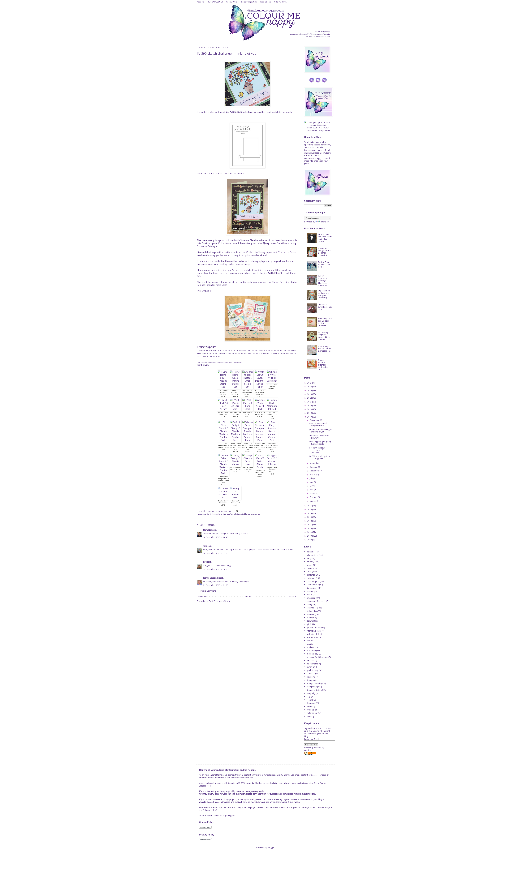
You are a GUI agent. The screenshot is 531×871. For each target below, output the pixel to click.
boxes (309, 565)
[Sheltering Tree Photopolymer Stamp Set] (247, 386)
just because (312, 637)
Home (248, 596)
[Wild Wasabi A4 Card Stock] (235, 409)
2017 (309, 416)
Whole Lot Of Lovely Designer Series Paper (259, 392)
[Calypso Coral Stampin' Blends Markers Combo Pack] (247, 440)
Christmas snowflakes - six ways (319, 436)
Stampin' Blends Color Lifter (247, 469)
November (315, 463)
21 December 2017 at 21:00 (215, 585)
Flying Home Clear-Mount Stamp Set (223, 392)
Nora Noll (207, 530)
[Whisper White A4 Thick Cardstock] (272, 380)
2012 (309, 520)
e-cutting (311, 591)
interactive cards (314, 630)
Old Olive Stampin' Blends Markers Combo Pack (223, 447)
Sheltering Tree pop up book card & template (325, 322)
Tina (205, 546)
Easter (309, 594)
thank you (311, 703)
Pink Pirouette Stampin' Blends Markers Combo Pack (260, 447)
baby (309, 558)
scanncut (311, 673)
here (323, 144)
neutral (310, 660)
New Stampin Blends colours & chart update (324, 348)
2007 (309, 539)
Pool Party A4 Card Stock (247, 413)
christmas (311, 578)
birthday (310, 561)
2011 (309, 524)
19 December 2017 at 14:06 (215, 569)
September (315, 470)
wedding (310, 716)
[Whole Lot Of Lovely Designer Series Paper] (260, 386)
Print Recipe (203, 365)
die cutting (311, 588)
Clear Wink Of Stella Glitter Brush (260, 473)
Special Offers (231, 2)
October (313, 467)
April (312, 489)
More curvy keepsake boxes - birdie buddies (324, 336)
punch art (311, 667)
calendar (310, 568)
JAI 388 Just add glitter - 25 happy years (319, 457)
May (312, 485)
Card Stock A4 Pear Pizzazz (223, 413)
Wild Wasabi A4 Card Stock (235, 413)
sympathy (311, 693)
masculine (311, 650)
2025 (309, 386)
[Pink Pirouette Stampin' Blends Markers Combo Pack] (260, 440)
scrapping (311, 677)
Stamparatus (312, 680)
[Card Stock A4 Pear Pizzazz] (223, 409)
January (313, 501)
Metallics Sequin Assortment (223, 502)
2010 (309, 528)
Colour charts (313, 584)
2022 (309, 398)
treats (309, 706)
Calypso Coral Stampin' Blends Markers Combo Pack (247, 447)
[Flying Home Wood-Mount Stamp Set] (235, 386)
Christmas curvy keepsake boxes (325, 307)
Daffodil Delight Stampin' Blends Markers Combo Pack (235, 447)
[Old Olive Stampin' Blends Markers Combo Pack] (223, 440)
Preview (307, 747)
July (311, 478)
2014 (309, 513)
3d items (310, 551)
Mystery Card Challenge (317, 657)
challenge (214, 514)
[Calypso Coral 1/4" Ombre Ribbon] (272, 464)
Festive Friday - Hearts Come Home (325, 264)
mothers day (312, 653)
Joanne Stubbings (211, 578)
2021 (309, 401)
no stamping (312, 663)
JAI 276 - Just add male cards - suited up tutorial (325, 237)
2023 (309, 394)
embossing (312, 598)
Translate (325, 221)
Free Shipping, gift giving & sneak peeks (320, 442)
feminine (222, 514)
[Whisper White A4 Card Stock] (260, 409)
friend (309, 617)
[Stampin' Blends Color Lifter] (247, 464)
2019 (309, 409)
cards (206, 514)
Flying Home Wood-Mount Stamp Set (235, 392)
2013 (309, 517)
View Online (311, 130)
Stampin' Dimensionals (235, 502)
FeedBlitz (308, 750)
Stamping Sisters (314, 690)
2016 (309, 505)
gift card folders (314, 627)
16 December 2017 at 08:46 (215, 537)
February (314, 497)
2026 (309, 382)
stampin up (255, 514)
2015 (309, 509)
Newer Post (203, 596)
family (309, 604)
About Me (200, 2)
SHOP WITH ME (280, 2)
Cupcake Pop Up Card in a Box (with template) (324, 294)
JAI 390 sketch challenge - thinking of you (320, 430)
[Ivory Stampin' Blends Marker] (235, 464)
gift (308, 624)
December (315, 420)
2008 (309, 535)
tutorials (310, 709)
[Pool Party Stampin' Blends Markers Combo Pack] (272, 440)
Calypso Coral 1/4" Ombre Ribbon (272, 470)
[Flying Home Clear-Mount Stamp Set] (223, 386)
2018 (309, 413)
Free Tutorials (265, 2)
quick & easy (312, 670)
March (313, 493)
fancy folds (312, 607)
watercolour (312, 713)
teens (309, 699)
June (312, 482)
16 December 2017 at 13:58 (215, 553)
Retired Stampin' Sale (248, 2)
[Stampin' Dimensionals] (235, 497)
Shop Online (324, 130)
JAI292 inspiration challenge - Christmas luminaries (323, 281)
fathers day (312, 611)
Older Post (292, 596)
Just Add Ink (232, 112)
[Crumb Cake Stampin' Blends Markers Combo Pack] (223, 473)
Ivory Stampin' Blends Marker (235, 469)
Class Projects (313, 581)
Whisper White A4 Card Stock (260, 413)
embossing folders (315, 601)
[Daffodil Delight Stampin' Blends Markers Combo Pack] (235, 440)
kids (308, 640)
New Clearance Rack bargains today (318, 424)
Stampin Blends (243, 514)
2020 (309, 405)
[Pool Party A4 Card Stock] (247, 409)
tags (309, 696)
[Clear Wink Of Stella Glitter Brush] (260, 467)
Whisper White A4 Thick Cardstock (272, 386)
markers (310, 647)
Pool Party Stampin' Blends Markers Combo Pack (272, 447)
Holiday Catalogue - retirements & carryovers (318, 450)
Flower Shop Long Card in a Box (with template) (324, 251)
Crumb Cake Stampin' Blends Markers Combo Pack (223, 480)
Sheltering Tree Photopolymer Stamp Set (247, 392)
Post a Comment (208, 591)
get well (310, 621)
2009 (309, 532)
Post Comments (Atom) (219, 601)
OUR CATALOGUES (215, 2)
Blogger (270, 847)
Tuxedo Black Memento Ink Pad (272, 414)
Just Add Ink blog (272, 273)
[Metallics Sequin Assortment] (223, 497)
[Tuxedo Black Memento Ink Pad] (272, 409)
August (313, 474)
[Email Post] (236, 511)
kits (308, 644)
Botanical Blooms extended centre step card (323, 365)
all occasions (312, 555)
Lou (205, 561)
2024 (309, 390)
